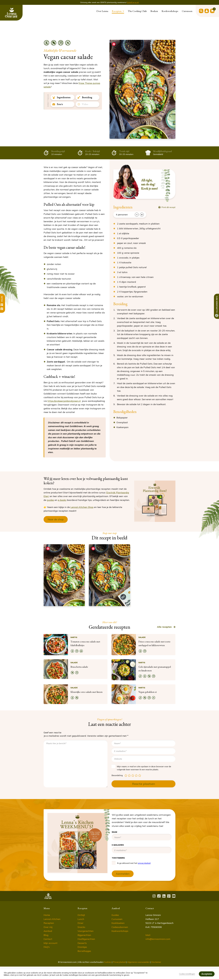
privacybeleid (142, 71)
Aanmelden (140, 82)
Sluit (169, 10)
